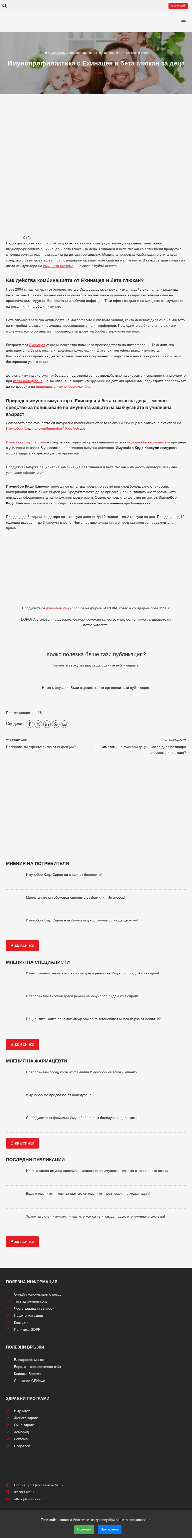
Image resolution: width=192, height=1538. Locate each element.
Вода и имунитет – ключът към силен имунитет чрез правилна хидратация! (88, 1193)
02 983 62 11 (24, 1492)
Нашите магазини (28, 1315)
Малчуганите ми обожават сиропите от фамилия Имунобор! (75, 897)
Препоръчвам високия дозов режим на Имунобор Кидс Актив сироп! (82, 996)
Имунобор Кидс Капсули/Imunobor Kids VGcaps (46, 428)
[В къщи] (45, 53)
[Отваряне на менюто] (184, 22)
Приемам (84, 1529)
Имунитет (22, 1411)
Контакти (21, 1322)
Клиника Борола (27, 1374)
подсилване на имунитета (148, 442)
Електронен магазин (31, 1360)
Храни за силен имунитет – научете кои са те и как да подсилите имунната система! (95, 1216)
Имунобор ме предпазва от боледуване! (59, 1095)
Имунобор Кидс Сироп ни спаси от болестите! (64, 875)
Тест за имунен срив (31, 1301)
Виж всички (22, 945)
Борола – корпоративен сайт (37, 1367)
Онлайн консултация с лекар (38, 1294)
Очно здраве (24, 1425)
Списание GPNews (29, 1381)
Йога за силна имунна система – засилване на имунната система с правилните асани (97, 1171)
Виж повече (109, 1529)
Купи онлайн (178, 5)
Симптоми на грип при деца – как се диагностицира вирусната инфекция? (143, 746)
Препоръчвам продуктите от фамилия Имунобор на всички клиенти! (82, 1072)
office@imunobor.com (31, 1499)
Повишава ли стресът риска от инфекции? (41, 743)
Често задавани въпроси (34, 1308)
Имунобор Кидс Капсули (26, 442)
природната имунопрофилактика (63, 386)
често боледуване (27, 381)
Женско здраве (26, 1418)
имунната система (58, 266)
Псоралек (22, 1446)
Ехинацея (37, 345)
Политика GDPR (27, 1329)
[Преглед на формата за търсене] (4, 5)
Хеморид (21, 1432)
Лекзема (21, 1439)
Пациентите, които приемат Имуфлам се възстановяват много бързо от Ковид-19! (93, 1019)
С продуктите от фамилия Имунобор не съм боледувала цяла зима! (82, 1118)
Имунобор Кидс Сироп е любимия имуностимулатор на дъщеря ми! (82, 920)
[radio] (78, 678)
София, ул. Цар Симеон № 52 (39, 1485)
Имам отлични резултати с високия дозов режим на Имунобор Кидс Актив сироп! (92, 973)
